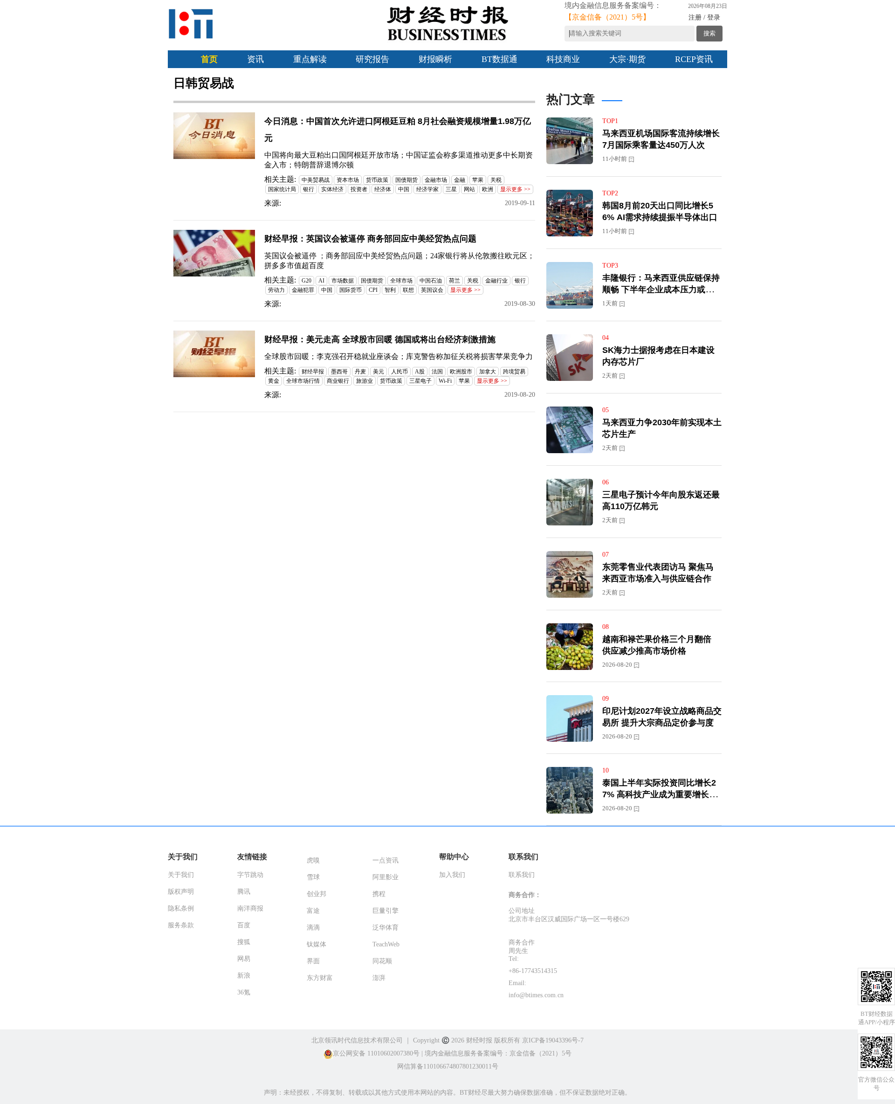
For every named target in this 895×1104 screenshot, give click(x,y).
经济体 (382, 189)
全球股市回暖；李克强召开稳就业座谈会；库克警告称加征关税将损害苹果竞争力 (398, 356)
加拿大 (487, 371)
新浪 (243, 975)
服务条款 (181, 925)
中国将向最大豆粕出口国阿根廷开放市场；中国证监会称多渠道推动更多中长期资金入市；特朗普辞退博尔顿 (398, 160)
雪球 (313, 877)
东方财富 (320, 977)
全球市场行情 (303, 381)
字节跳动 (250, 874)
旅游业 (364, 381)
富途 (313, 910)
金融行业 (496, 280)
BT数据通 (499, 59)
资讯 (255, 59)
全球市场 (401, 280)
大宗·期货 (627, 59)
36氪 (243, 992)
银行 (308, 189)
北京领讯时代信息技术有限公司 (357, 1040)
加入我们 (452, 874)
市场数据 (342, 280)
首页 (209, 59)
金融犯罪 (303, 290)
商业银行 (338, 381)
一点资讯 (385, 860)
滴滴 (313, 927)
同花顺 (382, 961)
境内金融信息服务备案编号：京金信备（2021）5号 (498, 1053)
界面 (313, 961)
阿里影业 (385, 877)
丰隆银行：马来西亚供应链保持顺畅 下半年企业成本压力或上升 (661, 289)
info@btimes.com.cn (536, 995)
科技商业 (563, 59)
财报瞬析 (435, 59)
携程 (379, 893)
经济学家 (427, 189)
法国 (437, 371)
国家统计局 (282, 189)
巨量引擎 (385, 910)
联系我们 (522, 874)
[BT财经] (191, 23)
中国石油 (431, 280)
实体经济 (332, 189)
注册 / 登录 (704, 17)
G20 (306, 280)
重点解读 (310, 59)
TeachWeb (385, 944)
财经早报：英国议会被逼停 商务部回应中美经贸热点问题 (370, 238)
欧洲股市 (461, 371)
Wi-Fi (445, 381)
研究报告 (372, 59)
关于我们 (181, 874)
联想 (408, 290)
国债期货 (406, 180)
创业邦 (316, 893)
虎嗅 (313, 860)
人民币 (399, 371)
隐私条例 (181, 908)
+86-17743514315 (533, 970)
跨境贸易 (514, 371)
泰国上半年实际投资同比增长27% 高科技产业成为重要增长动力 (659, 794)
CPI (373, 290)
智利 (390, 290)
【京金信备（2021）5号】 (607, 17)
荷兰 (454, 280)
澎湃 (379, 977)
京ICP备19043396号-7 (553, 1040)
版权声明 (181, 891)
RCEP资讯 (694, 59)
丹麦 (360, 371)
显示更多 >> (515, 189)
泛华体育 (385, 927)
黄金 (273, 381)
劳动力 (276, 290)
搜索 (709, 33)
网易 (243, 958)
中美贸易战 (316, 180)
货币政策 (377, 180)
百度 (243, 925)
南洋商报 (250, 908)
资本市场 (348, 180)
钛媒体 (316, 944)
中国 (403, 189)
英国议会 (432, 290)
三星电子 (420, 381)
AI (321, 280)
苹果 (477, 180)
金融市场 (436, 180)
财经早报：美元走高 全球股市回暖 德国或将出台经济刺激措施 (380, 339)
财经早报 (313, 371)
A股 (420, 371)
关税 (496, 180)
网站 (469, 189)
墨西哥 (339, 371)
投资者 (359, 189)
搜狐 (243, 941)
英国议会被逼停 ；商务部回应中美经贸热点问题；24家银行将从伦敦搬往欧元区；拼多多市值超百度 (399, 260)
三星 (451, 189)
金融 (459, 180)
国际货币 (350, 290)
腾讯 (243, 891)
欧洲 (487, 189)
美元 (378, 371)
